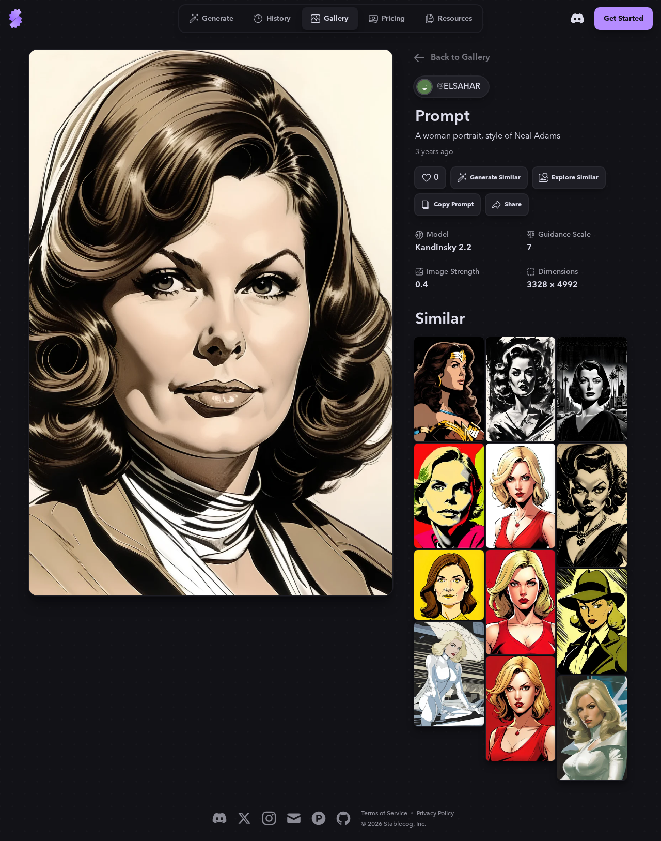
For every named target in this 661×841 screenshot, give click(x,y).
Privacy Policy (435, 813)
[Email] (293, 818)
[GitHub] (343, 818)
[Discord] (577, 19)
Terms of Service (384, 813)
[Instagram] (269, 818)
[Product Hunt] (318, 818)
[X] (244, 818)
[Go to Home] (15, 18)
